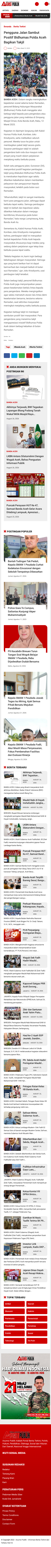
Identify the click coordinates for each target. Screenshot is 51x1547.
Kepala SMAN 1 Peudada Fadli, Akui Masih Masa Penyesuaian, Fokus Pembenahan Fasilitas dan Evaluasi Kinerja (25, 749)
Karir (4, 1482)
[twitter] (14, 355)
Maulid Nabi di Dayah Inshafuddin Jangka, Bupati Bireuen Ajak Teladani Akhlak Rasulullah (33, 802)
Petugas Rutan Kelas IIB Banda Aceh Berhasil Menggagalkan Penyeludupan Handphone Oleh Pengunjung (33, 1088)
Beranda (7, 26)
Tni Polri (31, 1341)
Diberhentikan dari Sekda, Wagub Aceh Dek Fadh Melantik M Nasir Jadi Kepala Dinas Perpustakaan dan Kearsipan (33, 1141)
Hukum (34, 10)
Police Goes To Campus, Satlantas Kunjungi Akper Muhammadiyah (21, 611)
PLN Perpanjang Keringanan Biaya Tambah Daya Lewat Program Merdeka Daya (33, 932)
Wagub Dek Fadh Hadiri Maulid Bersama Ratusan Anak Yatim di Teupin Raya (33, 959)
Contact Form (8, 1524)
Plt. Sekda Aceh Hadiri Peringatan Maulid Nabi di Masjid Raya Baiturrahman (34, 1062)
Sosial (30, 1333)
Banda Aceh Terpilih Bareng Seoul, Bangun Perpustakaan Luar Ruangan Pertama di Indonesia (34, 879)
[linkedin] (37, 355)
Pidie (24, 965)
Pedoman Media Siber (12, 1494)
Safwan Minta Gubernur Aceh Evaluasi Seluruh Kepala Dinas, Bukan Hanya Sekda (33, 1114)
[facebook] (7, 355)
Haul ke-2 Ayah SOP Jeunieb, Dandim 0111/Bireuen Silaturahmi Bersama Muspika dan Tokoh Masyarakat (33, 1037)
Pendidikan (10, 1326)
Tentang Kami (8, 1474)
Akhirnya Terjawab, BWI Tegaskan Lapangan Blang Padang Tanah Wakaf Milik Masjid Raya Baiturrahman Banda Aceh (25, 411)
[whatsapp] (22, 355)
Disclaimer (7, 1519)
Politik (8, 1333)
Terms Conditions (10, 1515)
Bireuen (26, 807)
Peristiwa (32, 1326)
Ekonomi (24, 10)
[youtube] (21, 1458)
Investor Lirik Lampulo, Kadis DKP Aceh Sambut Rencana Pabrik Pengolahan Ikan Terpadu (34, 1245)
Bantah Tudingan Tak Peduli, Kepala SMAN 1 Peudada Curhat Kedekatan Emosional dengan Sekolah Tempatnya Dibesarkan (25, 566)
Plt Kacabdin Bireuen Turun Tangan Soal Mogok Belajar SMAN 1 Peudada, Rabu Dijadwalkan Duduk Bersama (23, 656)
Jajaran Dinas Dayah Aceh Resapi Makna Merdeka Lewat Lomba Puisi (33, 1272)
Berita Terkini (19, 26)
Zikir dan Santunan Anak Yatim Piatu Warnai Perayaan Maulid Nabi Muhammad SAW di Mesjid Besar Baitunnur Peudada (33, 1011)
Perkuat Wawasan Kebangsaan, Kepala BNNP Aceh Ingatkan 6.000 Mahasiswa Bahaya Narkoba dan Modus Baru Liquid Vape (33, 905)
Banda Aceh (20, 347)
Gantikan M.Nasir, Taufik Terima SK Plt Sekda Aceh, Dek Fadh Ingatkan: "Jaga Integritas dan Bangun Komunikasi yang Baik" (34, 1219)
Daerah (15, 10)
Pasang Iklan (8, 1478)
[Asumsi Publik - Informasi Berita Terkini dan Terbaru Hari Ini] (10, 6)
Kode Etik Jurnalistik (11, 1499)
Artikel (5, 10)
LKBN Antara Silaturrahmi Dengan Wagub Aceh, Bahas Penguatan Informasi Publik (25, 460)
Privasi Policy (8, 1511)
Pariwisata (44, 10)
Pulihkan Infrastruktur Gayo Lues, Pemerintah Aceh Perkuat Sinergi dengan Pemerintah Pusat (34, 1168)
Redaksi (6, 1469)
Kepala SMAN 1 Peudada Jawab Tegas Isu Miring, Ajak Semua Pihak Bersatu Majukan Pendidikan (25, 703)
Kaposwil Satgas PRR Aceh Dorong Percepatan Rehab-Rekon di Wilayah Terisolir (34, 985)
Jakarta (26, 991)
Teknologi (9, 1341)
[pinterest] (29, 355)
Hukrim (31, 1311)
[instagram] (18, 1458)
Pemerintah (33, 1318)
